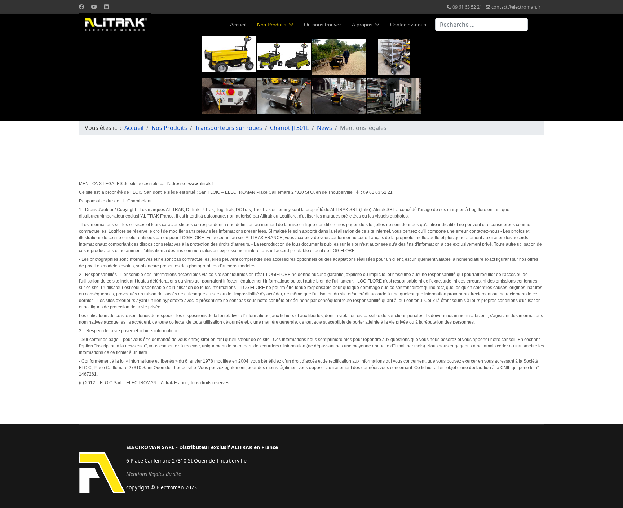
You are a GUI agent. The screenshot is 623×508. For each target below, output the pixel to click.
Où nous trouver (322, 24)
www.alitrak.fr (201, 183)
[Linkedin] (106, 6)
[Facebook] (81, 6)
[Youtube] (94, 6)
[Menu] (539, 24)
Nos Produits (271, 24)
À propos (362, 24)
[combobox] (481, 24)
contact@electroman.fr (515, 7)
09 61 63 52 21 (467, 7)
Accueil (238, 24)
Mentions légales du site (153, 473)
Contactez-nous (408, 24)
